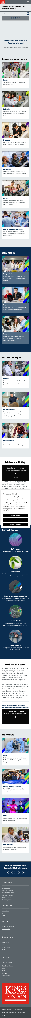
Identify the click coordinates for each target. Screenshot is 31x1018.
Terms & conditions (7, 1009)
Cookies (4, 1015)
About (5, 756)
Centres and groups (9, 410)
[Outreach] (15, 324)
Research (6, 379)
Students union (6, 947)
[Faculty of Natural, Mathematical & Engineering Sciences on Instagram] (15, 872)
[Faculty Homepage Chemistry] (15, 70)
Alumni (3, 915)
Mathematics (7, 169)
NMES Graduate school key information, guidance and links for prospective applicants (15, 706)
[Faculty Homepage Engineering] (15, 99)
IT (2, 931)
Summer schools (6, 897)
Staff (3, 913)
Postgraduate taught (7, 890)
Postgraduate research (8, 892)
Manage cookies (15, 515)
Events (3, 944)
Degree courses (6, 888)
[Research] (15, 368)
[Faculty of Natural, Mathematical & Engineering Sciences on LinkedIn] (19, 872)
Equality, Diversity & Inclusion (12, 787)
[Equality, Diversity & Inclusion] (15, 776)
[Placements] (15, 295)
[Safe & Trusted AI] (15, 636)
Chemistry (6, 80)
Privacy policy (18, 1009)
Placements (6, 305)
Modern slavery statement (9, 1012)
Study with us (7, 274)
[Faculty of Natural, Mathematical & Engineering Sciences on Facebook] (7, 872)
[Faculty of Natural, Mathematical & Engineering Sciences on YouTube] (23, 872)
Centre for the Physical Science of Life (15, 596)
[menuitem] (15, 888)
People (5, 816)
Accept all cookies (15, 524)
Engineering (6, 109)
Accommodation (6, 929)
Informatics (6, 140)
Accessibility (21, 1012)
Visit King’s (4, 949)
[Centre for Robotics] (15, 611)
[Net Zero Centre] (15, 562)
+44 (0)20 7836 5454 (7, 963)
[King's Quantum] (15, 539)
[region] (15, 509)
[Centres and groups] (15, 399)
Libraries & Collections (8, 926)
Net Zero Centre (15, 572)
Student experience (7, 900)
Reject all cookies (15, 520)
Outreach (6, 334)
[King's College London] (15, 992)
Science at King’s (8, 845)
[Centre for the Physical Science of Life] (15, 587)
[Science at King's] (15, 834)
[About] (15, 745)
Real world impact (8, 441)
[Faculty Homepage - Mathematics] (15, 159)
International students (7, 895)
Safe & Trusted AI (15, 645)
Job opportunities (6, 952)
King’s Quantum (15, 549)
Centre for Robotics (15, 621)
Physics (5, 198)
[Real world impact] (15, 430)
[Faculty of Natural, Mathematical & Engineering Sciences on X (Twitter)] (11, 872)
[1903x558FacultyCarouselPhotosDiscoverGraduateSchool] (15, 28)
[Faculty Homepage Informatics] (15, 130)
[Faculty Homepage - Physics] (15, 188)
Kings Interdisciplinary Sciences (12, 229)
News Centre (5, 942)
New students (5, 911)
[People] (15, 805)
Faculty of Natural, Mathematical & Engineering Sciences (14, 7)
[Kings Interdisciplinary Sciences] (15, 219)
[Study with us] (15, 264)
